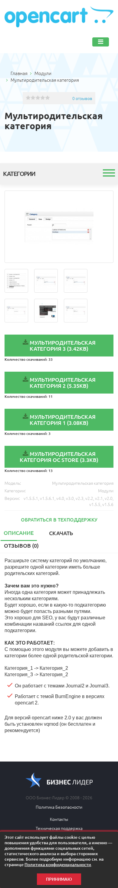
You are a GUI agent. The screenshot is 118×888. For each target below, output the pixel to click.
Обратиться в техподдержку (59, 519)
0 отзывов (82, 98)
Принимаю (59, 879)
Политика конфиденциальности (58, 864)
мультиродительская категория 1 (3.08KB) (63, 419)
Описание (19, 532)
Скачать (61, 532)
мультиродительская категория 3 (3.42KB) (63, 345)
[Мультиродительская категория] (59, 227)
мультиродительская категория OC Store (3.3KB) (59, 456)
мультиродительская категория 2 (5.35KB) (63, 382)
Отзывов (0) (21, 545)
